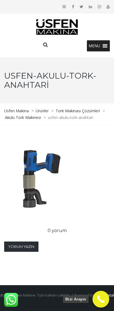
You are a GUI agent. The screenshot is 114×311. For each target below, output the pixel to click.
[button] (94, 45)
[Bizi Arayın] (100, 299)
